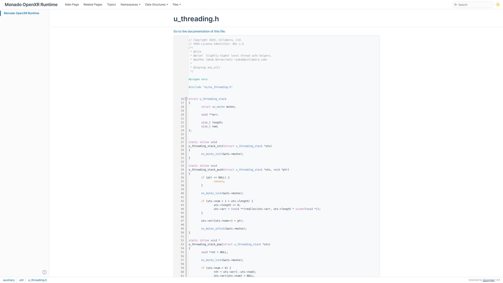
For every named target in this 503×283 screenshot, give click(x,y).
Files (176, 4)
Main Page (72, 4)
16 (180, 98)
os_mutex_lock (211, 193)
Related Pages (93, 4)
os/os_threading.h (217, 87)
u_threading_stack (213, 98)
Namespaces (129, 4)
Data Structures (155, 4)
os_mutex (218, 106)
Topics (111, 4)
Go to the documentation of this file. (199, 31)
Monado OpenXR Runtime (21, 13)
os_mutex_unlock (213, 228)
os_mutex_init (211, 153)
